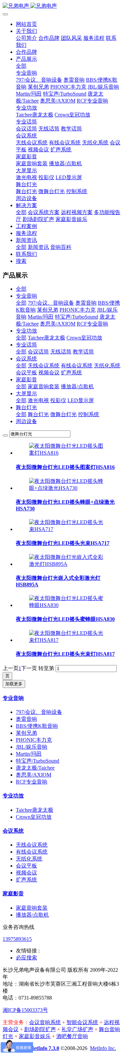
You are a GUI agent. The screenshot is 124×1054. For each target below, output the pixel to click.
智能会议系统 (82, 1022)
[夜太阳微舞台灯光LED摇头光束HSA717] (68, 529)
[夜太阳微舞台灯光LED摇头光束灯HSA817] (68, 640)
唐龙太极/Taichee (35, 768)
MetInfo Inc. (103, 1048)
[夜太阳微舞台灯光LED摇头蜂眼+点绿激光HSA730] (68, 488)
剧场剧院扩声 (40, 1029)
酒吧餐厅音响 (72, 1036)
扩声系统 (71, 372)
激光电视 (38, 400)
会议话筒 (38, 351)
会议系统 (26, 358)
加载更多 (13, 683)
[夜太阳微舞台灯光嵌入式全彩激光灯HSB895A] (68, 564)
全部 (21, 66)
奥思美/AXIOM (57, 324)
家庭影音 (26, 379)
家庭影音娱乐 (35, 1036)
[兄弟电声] (62, 6)
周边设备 (26, 421)
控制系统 (88, 414)
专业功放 (26, 331)
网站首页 (26, 24)
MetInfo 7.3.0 (44, 1048)
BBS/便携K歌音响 (37, 726)
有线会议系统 (77, 365)
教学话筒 (83, 351)
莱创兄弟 (47, 310)
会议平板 (26, 372)
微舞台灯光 (63, 414)
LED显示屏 (80, 400)
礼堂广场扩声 (77, 1029)
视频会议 (49, 372)
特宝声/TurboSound (76, 317)
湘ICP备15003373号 (25, 1010)
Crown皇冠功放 (84, 337)
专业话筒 (26, 344)
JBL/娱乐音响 (31, 747)
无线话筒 (60, 351)
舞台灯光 (26, 407)
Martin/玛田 (41, 317)
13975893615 (17, 939)
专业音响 (26, 296)
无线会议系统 (44, 365)
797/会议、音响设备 (51, 303)
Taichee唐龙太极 (46, 337)
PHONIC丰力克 (78, 310)
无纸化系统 (107, 365)
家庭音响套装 (44, 386)
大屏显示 (26, 393)
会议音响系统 (45, 1022)
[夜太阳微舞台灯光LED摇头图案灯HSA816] (68, 453)
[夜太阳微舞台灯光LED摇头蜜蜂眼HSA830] (68, 605)
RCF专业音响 (92, 324)
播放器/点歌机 (77, 386)
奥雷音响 (86, 303)
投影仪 (58, 400)
